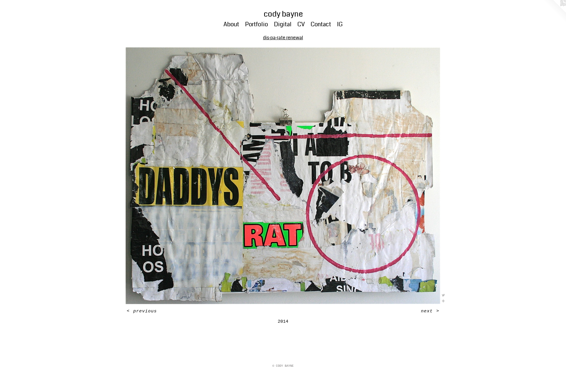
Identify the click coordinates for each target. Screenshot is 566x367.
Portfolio (256, 24)
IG (340, 24)
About (231, 24)
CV (301, 24)
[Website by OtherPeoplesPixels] (554, 12)
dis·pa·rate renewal (283, 37)
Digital (283, 24)
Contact (321, 24)
